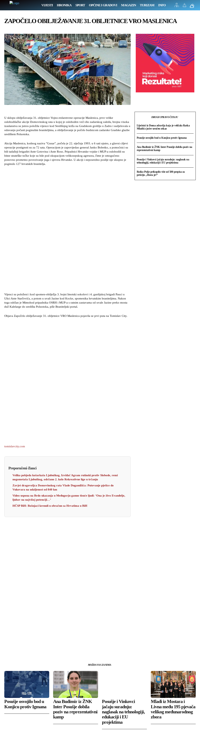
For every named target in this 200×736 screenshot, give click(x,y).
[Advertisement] (67, 229)
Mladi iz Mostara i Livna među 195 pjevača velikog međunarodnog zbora (173, 709)
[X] (17, 648)
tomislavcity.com (14, 446)
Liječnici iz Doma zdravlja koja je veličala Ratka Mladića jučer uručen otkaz (163, 127)
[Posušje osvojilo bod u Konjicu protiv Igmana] (26, 684)
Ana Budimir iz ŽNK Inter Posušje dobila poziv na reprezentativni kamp (75, 709)
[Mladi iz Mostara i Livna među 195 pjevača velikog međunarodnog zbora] (173, 684)
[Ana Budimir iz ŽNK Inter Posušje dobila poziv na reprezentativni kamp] (75, 684)
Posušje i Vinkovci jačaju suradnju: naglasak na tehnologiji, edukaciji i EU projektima (163, 161)
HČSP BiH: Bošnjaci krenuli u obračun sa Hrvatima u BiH (49, 505)
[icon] (177, 6)
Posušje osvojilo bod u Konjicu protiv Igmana (162, 137)
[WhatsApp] (35, 648)
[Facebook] (8, 648)
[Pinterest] (26, 648)
